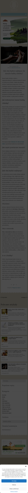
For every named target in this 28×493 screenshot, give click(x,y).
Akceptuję (14, 480)
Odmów (14, 484)
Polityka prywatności (14, 491)
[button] (26, 466)
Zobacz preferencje (14, 488)
